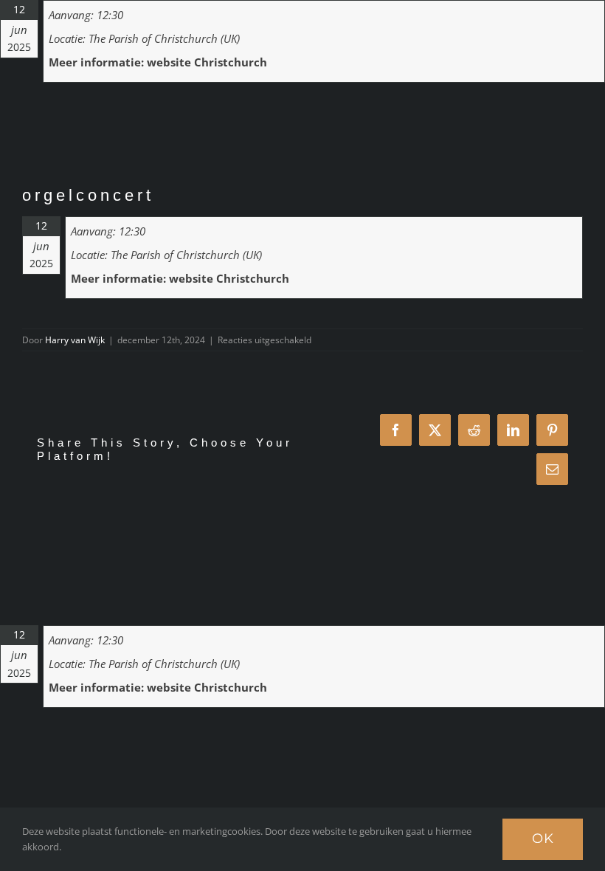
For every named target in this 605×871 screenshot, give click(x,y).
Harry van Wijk (75, 340)
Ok (542, 838)
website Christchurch (207, 62)
